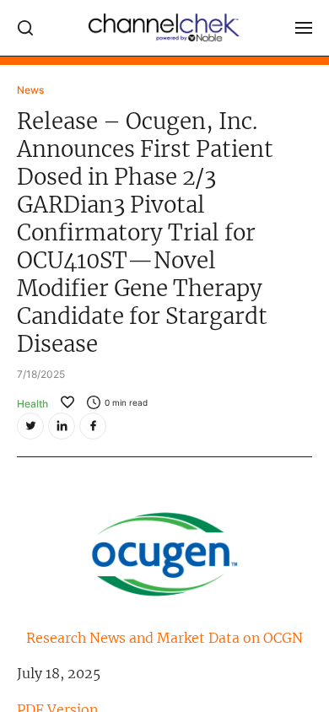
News (30, 90)
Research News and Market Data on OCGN (164, 637)
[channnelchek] (164, 28)
